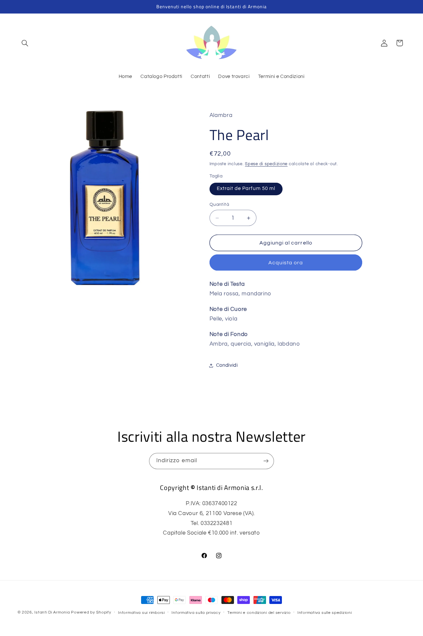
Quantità (219, 204)
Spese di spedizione (266, 164)
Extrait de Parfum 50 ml (246, 188)
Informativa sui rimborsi (141, 613)
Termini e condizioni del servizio (258, 613)
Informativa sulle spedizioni (324, 613)
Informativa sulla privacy (196, 613)
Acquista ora (285, 262)
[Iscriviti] (266, 461)
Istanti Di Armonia (52, 612)
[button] (25, 43)
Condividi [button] (227, 365)
